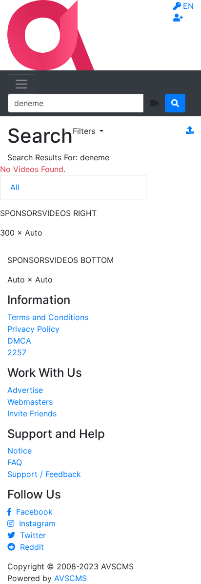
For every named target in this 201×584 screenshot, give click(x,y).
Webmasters (30, 402)
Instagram (35, 523)
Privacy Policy (33, 329)
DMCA (19, 341)
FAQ (14, 462)
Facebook (32, 512)
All (15, 187)
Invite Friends (32, 413)
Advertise (25, 390)
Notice (19, 450)
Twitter (30, 535)
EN (188, 6)
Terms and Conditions (47, 317)
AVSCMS (70, 578)
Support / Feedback (44, 474)
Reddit (29, 547)
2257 (16, 352)
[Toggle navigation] (21, 84)
